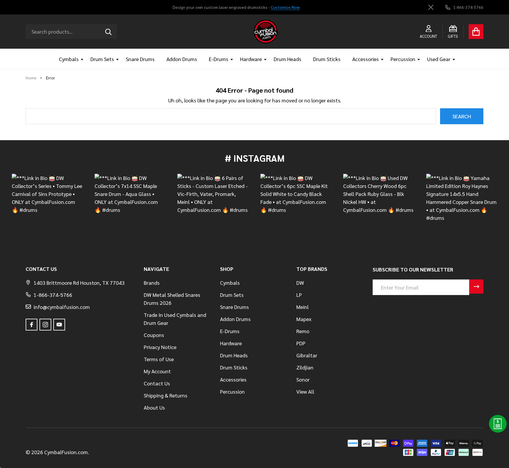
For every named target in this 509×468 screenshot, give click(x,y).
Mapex (303, 318)
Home (31, 77)
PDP (300, 343)
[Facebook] (31, 324)
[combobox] (71, 31)
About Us (154, 407)
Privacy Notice (160, 346)
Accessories (365, 58)
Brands (152, 282)
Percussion (403, 58)
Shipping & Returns (165, 395)
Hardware (251, 58)
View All (305, 391)
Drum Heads (287, 58)
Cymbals (69, 58)
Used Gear (438, 58)
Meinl (302, 306)
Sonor (303, 379)
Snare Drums (140, 58)
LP (299, 294)
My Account (157, 371)
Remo (302, 331)
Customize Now (285, 7)
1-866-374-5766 (53, 294)
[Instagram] (45, 324)
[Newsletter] (476, 286)
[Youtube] (59, 324)
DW (300, 282)
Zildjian (304, 367)
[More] (79, 59)
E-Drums (218, 58)
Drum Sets (102, 58)
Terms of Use (159, 359)
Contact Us (157, 383)
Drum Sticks (327, 58)
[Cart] (476, 31)
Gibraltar (306, 355)
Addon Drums (181, 58)
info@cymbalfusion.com (62, 306)
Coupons (154, 334)
